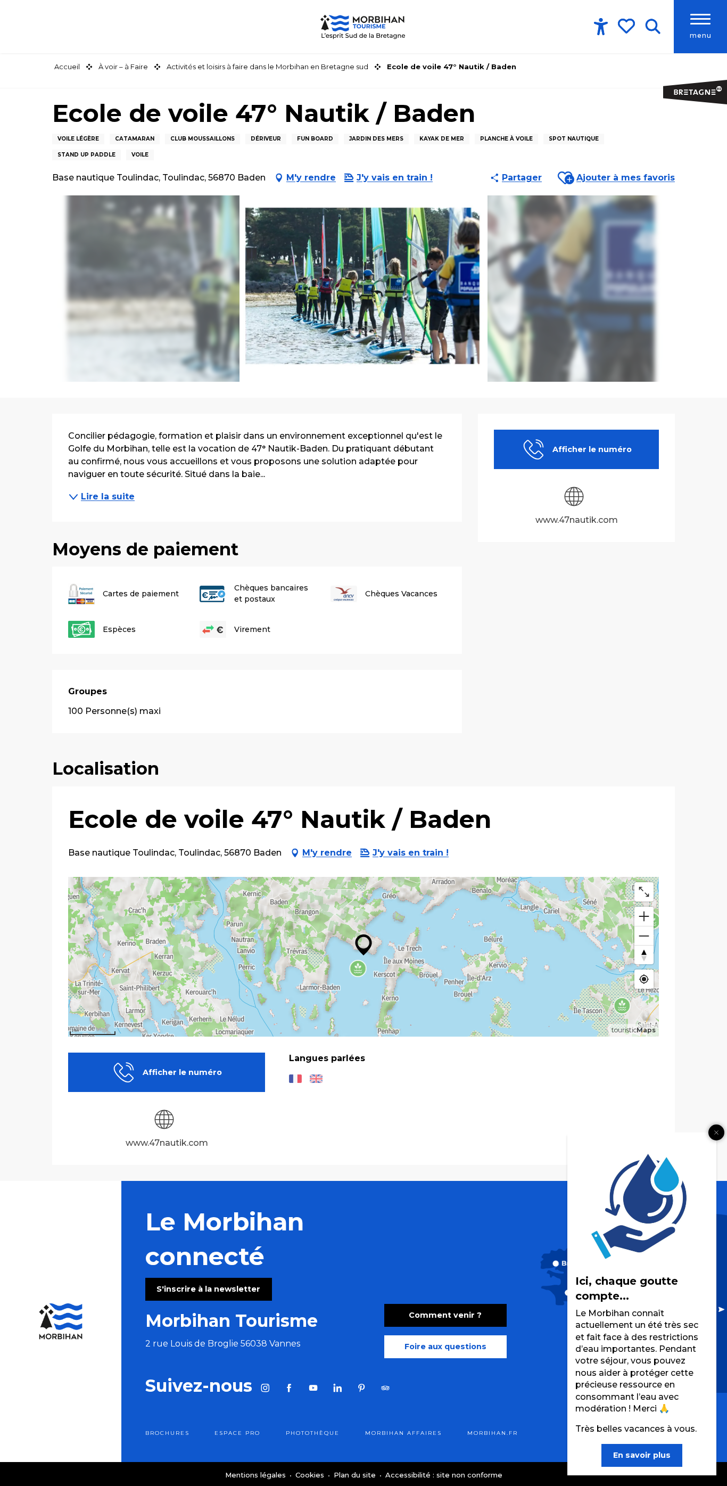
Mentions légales (256, 1475)
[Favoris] (627, 26)
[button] (652, 26)
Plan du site (356, 1475)
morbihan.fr (492, 1433)
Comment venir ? (445, 1315)
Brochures (167, 1433)
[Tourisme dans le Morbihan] (363, 26)
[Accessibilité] (601, 26)
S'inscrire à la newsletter (208, 1289)
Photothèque (313, 1433)
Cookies (310, 1475)
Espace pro (237, 1433)
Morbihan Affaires (403, 1433)
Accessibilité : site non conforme (443, 1475)
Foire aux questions (445, 1346)
